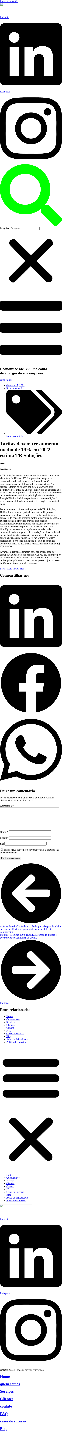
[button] (31, 195)
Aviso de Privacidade (17, 1039)
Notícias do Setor (15, 436)
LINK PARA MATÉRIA (13, 568)
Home (9, 1016)
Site (2, 843)
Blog (8, 1036)
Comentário (7, 805)
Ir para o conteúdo (9, 1)
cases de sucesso (13, 1421)
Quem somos (13, 1019)
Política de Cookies (16, 1042)
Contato (10, 1027)
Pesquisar (5, 228)
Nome (4, 832)
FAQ (8, 1030)
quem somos (10, 1384)
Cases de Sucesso (15, 1033)
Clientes (10, 1025)
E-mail (4, 837)
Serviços (10, 1022)
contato (6, 1406)
